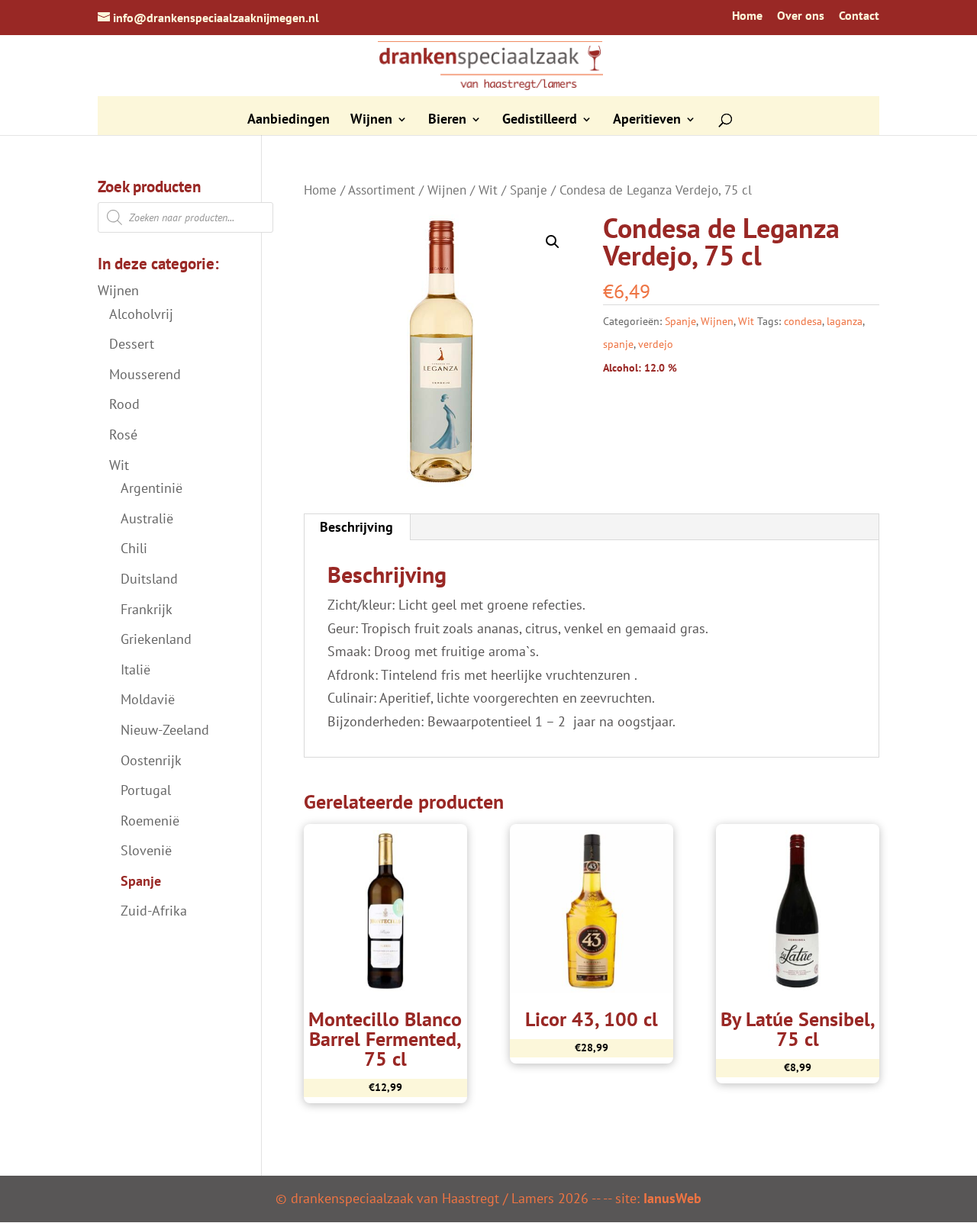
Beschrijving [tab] (356, 527)
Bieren (447, 120)
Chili (134, 548)
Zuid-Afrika (154, 910)
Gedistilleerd (539, 120)
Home (747, 16)
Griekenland (156, 639)
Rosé (123, 434)
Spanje (528, 190)
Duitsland (149, 578)
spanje (618, 344)
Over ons (800, 16)
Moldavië (148, 699)
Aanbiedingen (288, 120)
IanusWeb (672, 1198)
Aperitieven (647, 120)
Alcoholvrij (141, 314)
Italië (135, 669)
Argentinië (151, 488)
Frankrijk (147, 609)
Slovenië (146, 850)
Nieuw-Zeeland (165, 730)
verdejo (655, 344)
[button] (552, 242)
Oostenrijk (151, 760)
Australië (147, 518)
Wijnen (371, 120)
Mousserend (145, 374)
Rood (124, 404)
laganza (845, 321)
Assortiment (381, 190)
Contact (859, 16)
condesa (803, 321)
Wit (488, 190)
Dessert (131, 343)
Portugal (146, 790)
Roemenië (150, 820)
